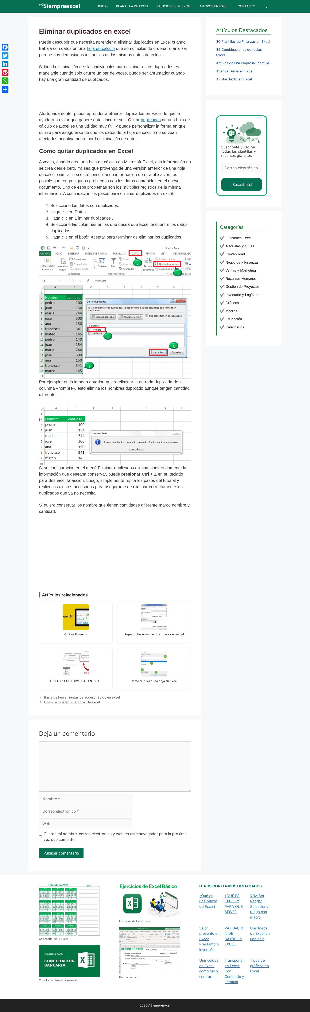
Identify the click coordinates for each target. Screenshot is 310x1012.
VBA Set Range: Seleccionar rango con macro (260, 906)
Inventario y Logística (242, 295)
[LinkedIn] (5, 64)
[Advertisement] (116, 97)
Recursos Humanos (241, 279)
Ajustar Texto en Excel (234, 79)
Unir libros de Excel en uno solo (260, 933)
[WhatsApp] (5, 81)
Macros (231, 311)
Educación (233, 319)
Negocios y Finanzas (242, 262)
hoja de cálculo (101, 48)
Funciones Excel (238, 238)
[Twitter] (5, 55)
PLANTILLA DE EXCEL (132, 6)
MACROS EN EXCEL (214, 6)
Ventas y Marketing (240, 270)
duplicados (151, 119)
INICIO (103, 6)
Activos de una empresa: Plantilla (242, 63)
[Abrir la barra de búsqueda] (265, 6)
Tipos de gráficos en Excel (259, 965)
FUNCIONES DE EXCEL (174, 6)
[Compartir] (5, 89)
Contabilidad (235, 254)
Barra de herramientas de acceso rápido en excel (82, 697)
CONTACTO (246, 6)
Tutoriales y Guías (239, 246)
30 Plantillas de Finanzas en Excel (243, 41)
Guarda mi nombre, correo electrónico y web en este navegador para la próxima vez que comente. (115, 837)
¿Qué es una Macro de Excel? (208, 901)
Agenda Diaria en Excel (234, 71)
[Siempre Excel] (60, 6)
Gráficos (232, 303)
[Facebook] (5, 47)
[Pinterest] (5, 72)
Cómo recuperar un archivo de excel (72, 702)
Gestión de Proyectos (242, 287)
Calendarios (234, 327)
